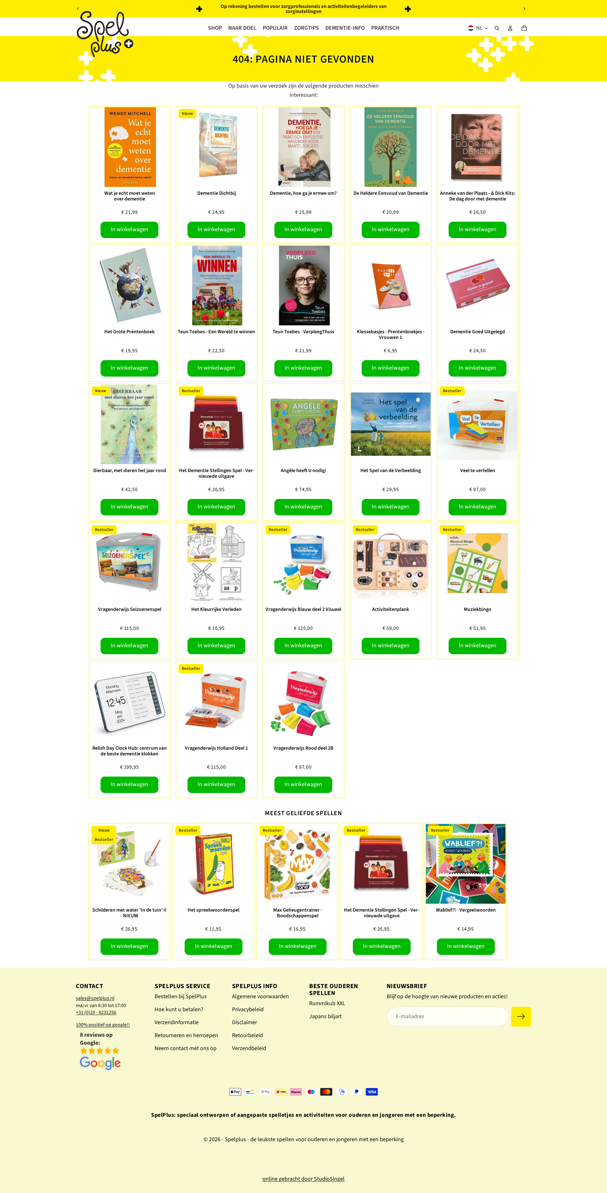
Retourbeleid (247, 1035)
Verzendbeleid (249, 1048)
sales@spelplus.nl (95, 998)
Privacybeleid (248, 1009)
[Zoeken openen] (497, 28)
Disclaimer (244, 1022)
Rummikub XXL (327, 1003)
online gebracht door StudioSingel (303, 1179)
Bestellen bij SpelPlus (181, 996)
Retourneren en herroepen (186, 1035)
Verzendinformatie (177, 1022)
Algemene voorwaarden (260, 996)
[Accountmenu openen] (510, 28)
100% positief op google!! (103, 1024)
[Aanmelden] (521, 1017)
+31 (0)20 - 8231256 (96, 1012)
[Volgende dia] (524, 9)
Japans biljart (325, 1016)
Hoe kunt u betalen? (179, 1009)
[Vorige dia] (78, 9)
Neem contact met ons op (186, 1048)
